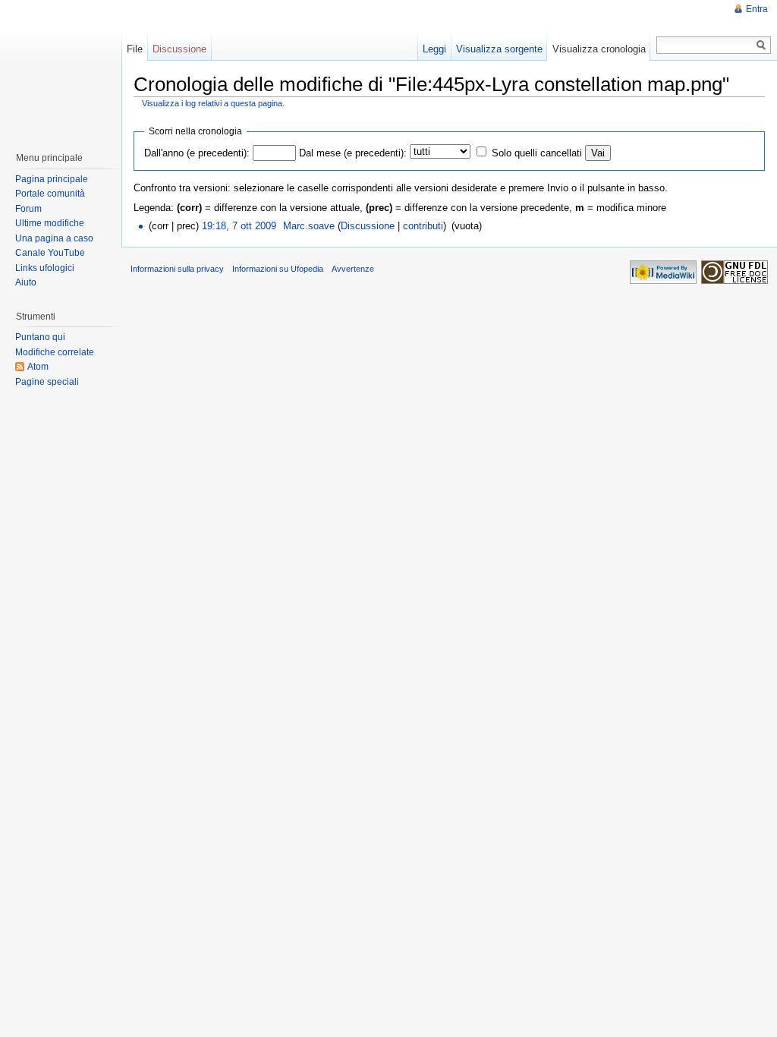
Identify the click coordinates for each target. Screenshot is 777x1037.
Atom (38, 366)
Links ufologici (44, 268)
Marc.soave (309, 226)
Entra (757, 9)
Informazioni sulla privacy (177, 268)
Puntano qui (40, 337)
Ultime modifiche (49, 223)
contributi (423, 226)
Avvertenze (353, 268)
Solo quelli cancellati (537, 153)
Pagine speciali (47, 382)
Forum (28, 208)
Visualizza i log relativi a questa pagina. (213, 103)
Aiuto (25, 282)
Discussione (368, 226)
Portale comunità (50, 193)
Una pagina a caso (54, 238)
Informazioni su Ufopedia (277, 268)
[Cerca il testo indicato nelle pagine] (761, 45)
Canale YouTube (50, 252)
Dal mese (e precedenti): (353, 153)
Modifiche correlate (54, 352)
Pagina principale (51, 179)
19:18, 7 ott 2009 (239, 226)
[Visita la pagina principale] (60, 68)
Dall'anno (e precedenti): (197, 153)
